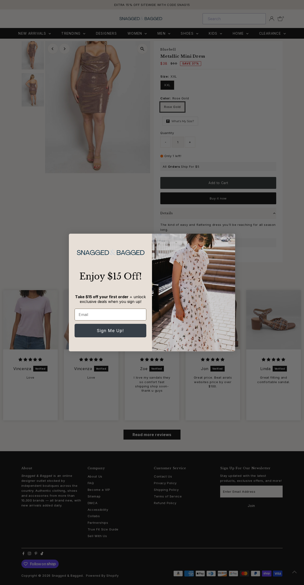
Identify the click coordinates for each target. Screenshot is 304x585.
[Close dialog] (229, 240)
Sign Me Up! (110, 330)
